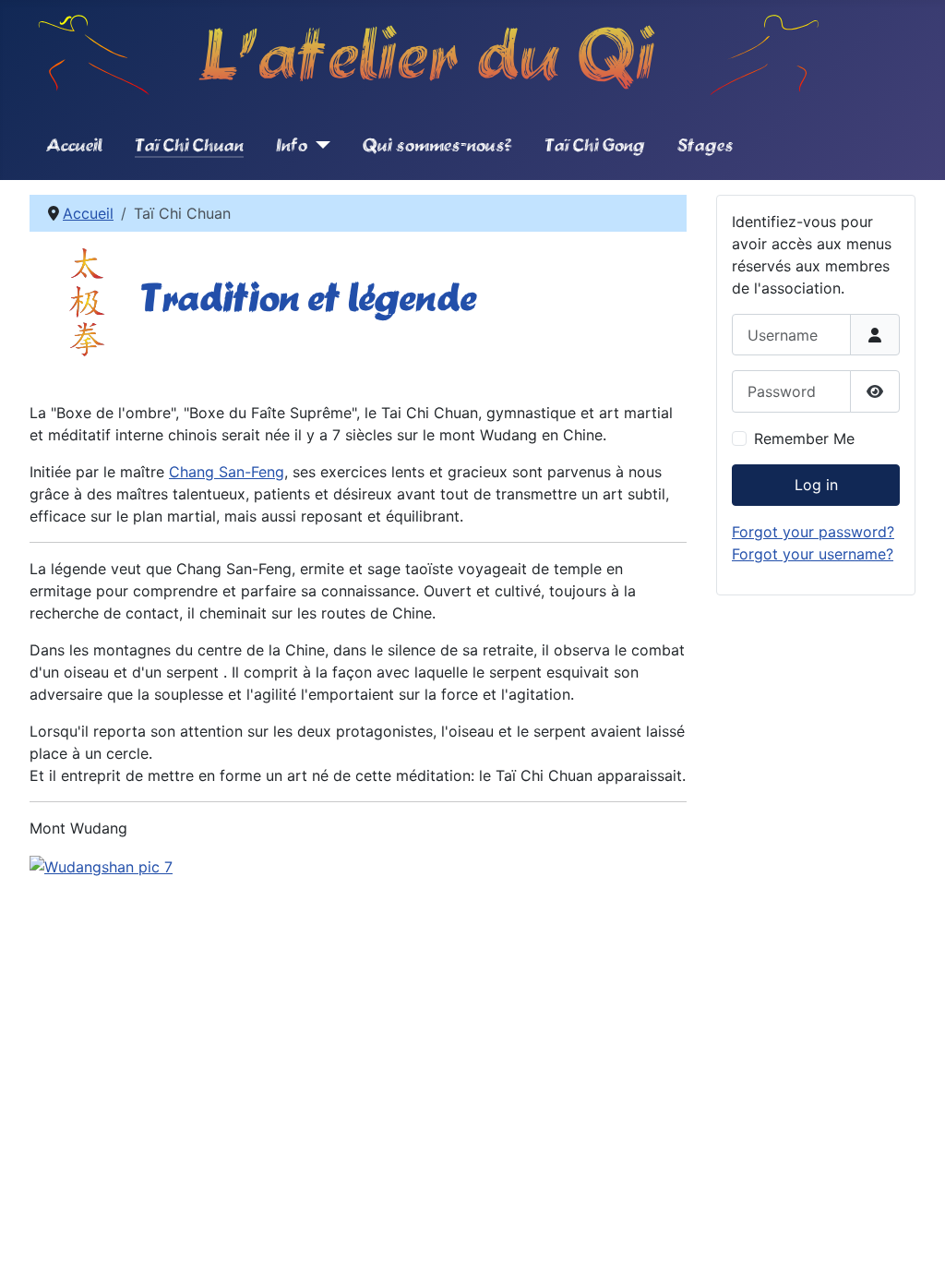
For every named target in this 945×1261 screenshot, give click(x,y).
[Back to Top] (912, 1226)
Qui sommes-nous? (437, 144)
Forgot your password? (813, 531)
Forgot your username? (812, 554)
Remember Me (804, 438)
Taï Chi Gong (594, 144)
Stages (705, 144)
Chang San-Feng (226, 471)
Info (291, 144)
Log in (816, 484)
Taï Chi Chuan (189, 144)
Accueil (74, 144)
